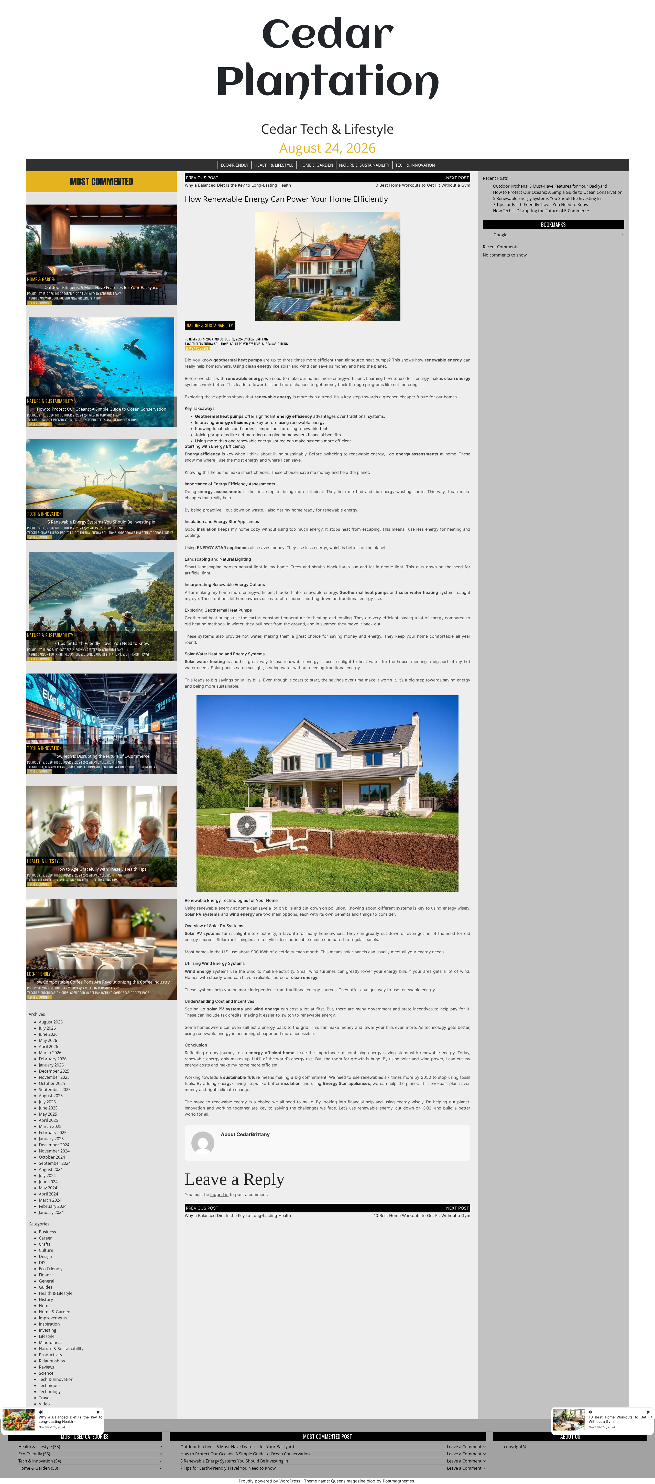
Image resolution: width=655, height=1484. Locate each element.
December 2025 (54, 1071)
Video (44, 1404)
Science (46, 1373)
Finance (46, 1275)
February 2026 (53, 1059)
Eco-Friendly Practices (90, 420)
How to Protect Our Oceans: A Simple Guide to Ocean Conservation (101, 409)
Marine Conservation (122, 420)
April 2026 (48, 1046)
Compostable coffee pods (131, 992)
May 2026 (48, 1040)
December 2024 (54, 1145)
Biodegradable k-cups (53, 992)
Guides (45, 1287)
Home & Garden (316, 165)
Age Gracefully (48, 880)
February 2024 (53, 1206)
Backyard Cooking (50, 298)
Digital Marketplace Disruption (60, 767)
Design (45, 1256)
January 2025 (51, 1138)
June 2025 (48, 1108)
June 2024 (48, 1181)
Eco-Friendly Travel (136, 654)
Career (45, 1238)
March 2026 (50, 1052)
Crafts (44, 1244)
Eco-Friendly (234, 165)
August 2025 (51, 1095)
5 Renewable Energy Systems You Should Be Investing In (101, 522)
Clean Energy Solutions (211, 343)
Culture (46, 1250)
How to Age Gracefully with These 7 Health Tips (101, 869)
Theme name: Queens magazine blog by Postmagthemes (359, 1480)
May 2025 (48, 1114)
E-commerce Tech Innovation (104, 767)
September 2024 (55, 1163)
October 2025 (52, 1083)
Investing (47, 1330)
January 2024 (51, 1212)
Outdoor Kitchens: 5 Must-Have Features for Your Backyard (101, 287)
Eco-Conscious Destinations (101, 654)
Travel (44, 1398)
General (46, 1281)
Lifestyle (46, 1336)
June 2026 (48, 1034)
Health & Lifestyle (273, 165)
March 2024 (50, 1200)
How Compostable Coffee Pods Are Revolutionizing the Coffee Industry (102, 982)
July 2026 (47, 1028)
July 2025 (47, 1102)
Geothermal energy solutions (95, 532)
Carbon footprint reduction (58, 654)
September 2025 (55, 1089)
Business (47, 1232)
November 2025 (54, 1077)
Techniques (50, 1385)
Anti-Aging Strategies (74, 880)
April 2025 (48, 1120)
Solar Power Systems (245, 343)
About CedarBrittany (245, 1134)
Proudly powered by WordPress (269, 1480)
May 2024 (48, 1188)
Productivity (50, 1355)
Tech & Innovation (415, 165)
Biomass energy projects (55, 532)
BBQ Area (70, 298)
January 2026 (51, 1065)
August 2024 (51, 1169)
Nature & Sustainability (364, 165)
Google (500, 235)
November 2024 (54, 1151)
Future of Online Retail (141, 767)
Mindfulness (50, 1342)
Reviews (46, 1367)
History (46, 1299)
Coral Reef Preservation (55, 420)
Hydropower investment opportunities (145, 532)
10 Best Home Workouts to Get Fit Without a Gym (422, 185)
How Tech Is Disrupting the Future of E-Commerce (101, 756)
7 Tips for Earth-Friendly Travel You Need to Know (101, 643)
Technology (50, 1391)
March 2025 (50, 1126)
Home (45, 1305)
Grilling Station (90, 298)
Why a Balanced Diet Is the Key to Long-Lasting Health (238, 185)
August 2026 (51, 1022)
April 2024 (48, 1194)
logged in (219, 1194)
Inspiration (49, 1324)
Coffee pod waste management (91, 992)
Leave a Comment (39, 303)
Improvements (53, 1318)
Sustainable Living (275, 343)
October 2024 (52, 1157)
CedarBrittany (110, 293)
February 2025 (53, 1132)
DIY (42, 1262)
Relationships (52, 1361)
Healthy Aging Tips (105, 880)
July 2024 (47, 1175)
